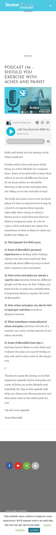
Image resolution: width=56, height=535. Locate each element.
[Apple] (35, 466)
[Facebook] (9, 466)
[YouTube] (18, 466)
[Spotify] (26, 466)
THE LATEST (11, 511)
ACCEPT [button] (34, 530)
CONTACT (23, 511)
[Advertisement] (28, 34)
